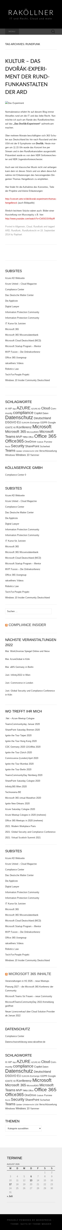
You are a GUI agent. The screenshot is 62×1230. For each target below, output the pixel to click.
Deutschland (42, 418)
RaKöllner (31, 12)
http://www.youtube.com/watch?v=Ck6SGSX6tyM (30, 218)
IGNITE (9, 427)
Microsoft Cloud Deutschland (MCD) (23, 340)
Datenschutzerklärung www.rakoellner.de (25, 1042)
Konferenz (24, 427)
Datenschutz (19, 417)
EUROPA (25, 423)
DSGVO (10, 422)
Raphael (18, 234)
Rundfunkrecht (29, 230)
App (14, 409)
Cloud (29, 226)
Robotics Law (12, 369)
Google (52, 422)
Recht (7, 446)
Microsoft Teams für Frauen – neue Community (28, 996)
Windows (10, 455)
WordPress (43, 1220)
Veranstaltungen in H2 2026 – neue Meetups (27, 981)
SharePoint (32, 446)
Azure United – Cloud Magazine (21, 283)
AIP (10, 408)
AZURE (23, 408)
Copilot (38, 413)
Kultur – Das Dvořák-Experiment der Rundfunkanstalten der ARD (27, 77)
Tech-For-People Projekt (17, 374)
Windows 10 (22, 455)
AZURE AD (35, 409)
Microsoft (41, 426)
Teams (10, 450)
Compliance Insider (27, 625)
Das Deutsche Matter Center (19, 295)
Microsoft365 (33, 432)
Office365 (14, 441)
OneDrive (30, 441)
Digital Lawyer (12, 306)
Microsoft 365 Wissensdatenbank (21, 335)
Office (31, 437)
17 (10, 1184)
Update (19, 451)
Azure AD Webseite (15, 278)
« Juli (10, 1196)
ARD (7, 230)
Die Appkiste (11, 301)
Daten (45, 413)
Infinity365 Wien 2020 (16, 786)
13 (31, 1180)
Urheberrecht (28, 451)
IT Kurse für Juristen (15, 323)
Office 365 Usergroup (15, 357)
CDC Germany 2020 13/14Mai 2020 (22, 746)
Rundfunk (38, 226)
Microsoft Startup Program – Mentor (23, 346)
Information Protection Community (22, 312)
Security (17, 446)
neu (25, 436)
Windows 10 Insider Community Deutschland (27, 380)
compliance (23, 412)
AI (6, 408)
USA (36, 451)
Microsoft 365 (12, 329)
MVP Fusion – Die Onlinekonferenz (22, 352)
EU (19, 422)
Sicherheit (45, 446)
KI (14, 427)
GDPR (43, 422)
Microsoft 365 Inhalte (30, 974)
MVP (19, 436)
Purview (48, 442)
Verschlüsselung (48, 450)
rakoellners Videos (14, 363)
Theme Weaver (42, 1224)
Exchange (35, 422)
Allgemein (20, 226)
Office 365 (45, 436)
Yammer (34, 455)
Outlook (40, 442)
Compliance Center (14, 289)
